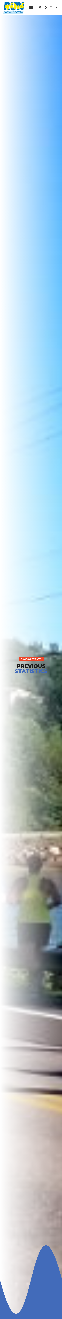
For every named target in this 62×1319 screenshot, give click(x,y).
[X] (51, 7)
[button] (31, 7)
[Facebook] (40, 7)
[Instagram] (45, 7)
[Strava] (56, 7)
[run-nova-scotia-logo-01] (14, 8)
